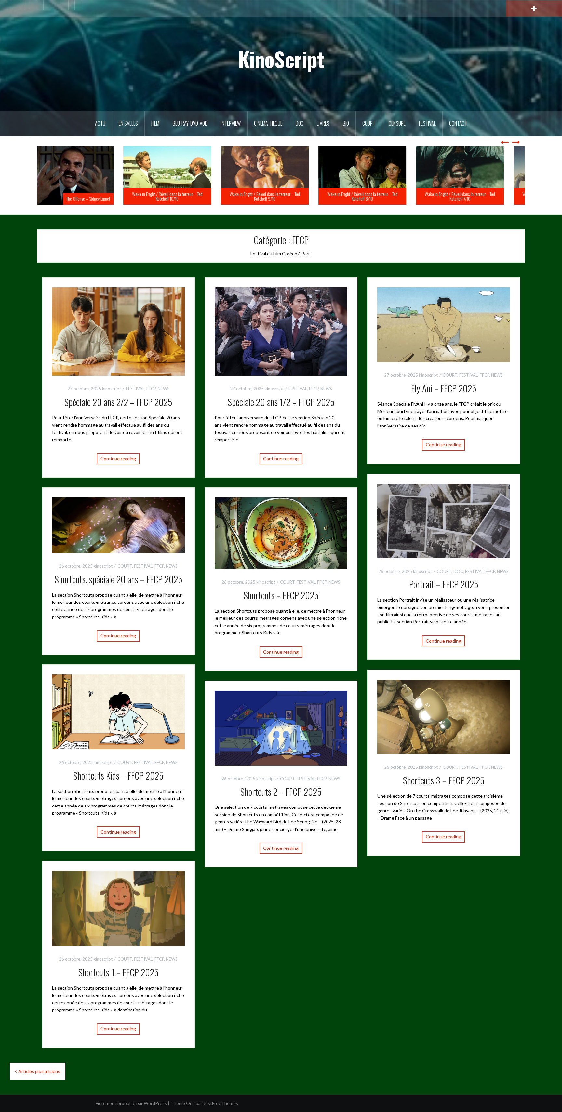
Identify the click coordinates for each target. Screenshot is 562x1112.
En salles (128, 123)
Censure (397, 123)
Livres (323, 123)
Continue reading (118, 458)
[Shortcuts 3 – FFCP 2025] (443, 716)
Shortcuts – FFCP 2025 (281, 595)
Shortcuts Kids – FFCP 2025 (118, 775)
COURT (450, 375)
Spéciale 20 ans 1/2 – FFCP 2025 (281, 402)
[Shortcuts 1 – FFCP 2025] (118, 908)
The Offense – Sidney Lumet (105, 198)
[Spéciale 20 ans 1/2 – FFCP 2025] (281, 331)
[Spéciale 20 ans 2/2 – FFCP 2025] (118, 331)
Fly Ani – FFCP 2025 (443, 388)
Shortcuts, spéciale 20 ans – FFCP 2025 (118, 579)
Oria (190, 1103)
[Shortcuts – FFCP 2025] (281, 533)
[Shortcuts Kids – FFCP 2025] (118, 711)
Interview (231, 123)
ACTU (100, 123)
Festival (427, 123)
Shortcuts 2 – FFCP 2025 (280, 791)
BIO (346, 123)
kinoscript (111, 388)
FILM (155, 123)
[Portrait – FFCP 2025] (443, 520)
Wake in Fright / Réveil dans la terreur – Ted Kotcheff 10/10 (183, 196)
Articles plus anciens (39, 1071)
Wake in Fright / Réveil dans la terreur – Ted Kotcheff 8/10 (378, 196)
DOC (299, 123)
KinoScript (281, 59)
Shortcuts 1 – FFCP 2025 (118, 972)
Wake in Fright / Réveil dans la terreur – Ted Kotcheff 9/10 (281, 196)
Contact (458, 123)
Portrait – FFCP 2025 (443, 584)
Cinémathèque (268, 123)
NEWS (163, 388)
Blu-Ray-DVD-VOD (190, 123)
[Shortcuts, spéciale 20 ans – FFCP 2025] (118, 524)
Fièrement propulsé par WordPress (131, 1103)
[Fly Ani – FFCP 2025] (443, 324)
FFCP (151, 388)
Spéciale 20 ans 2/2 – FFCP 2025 (118, 402)
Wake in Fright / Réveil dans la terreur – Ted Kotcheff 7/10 (476, 196)
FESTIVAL (135, 388)
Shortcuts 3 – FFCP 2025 (443, 780)
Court (368, 123)
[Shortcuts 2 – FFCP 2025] (281, 727)
